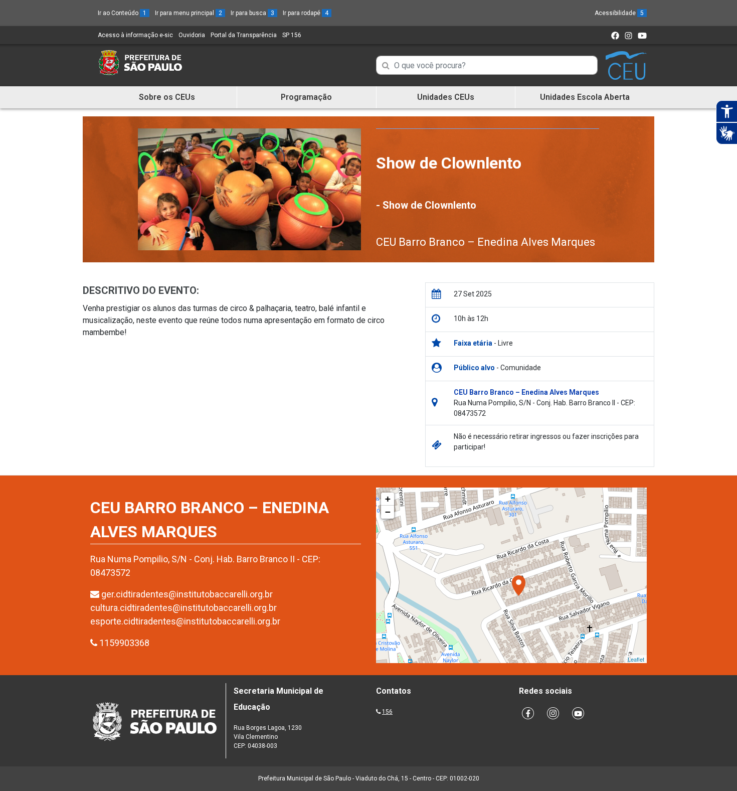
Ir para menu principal (188, 13)
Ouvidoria (191, 35)
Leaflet (636, 659)
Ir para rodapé (305, 13)
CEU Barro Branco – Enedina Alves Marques (485, 242)
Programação (306, 97)
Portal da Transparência (244, 35)
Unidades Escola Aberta (585, 97)
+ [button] (388, 499)
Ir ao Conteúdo (122, 13)
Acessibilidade (619, 13)
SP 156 (291, 35)
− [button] (388, 512)
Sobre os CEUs (167, 97)
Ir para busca (252, 13)
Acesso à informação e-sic (135, 35)
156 (387, 711)
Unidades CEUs (445, 97)
